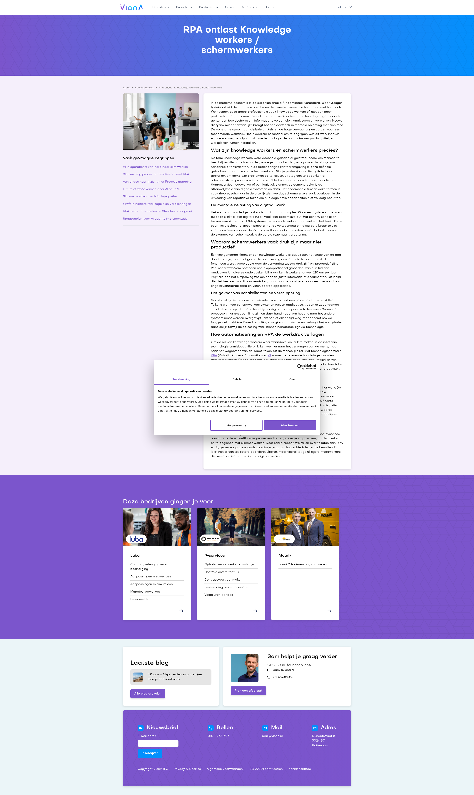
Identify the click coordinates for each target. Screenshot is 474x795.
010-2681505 (283, 677)
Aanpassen (234, 425)
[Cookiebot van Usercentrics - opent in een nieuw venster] (300, 367)
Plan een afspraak (249, 690)
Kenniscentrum (144, 88)
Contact (270, 7)
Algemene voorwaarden (225, 769)
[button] (161, 7)
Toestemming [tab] (181, 379)
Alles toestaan (290, 425)
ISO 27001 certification (266, 769)
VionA (127, 88)
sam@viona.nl (283, 670)
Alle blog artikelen (147, 693)
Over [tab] (292, 379)
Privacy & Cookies (187, 769)
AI (269, 355)
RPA (214, 355)
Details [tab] (237, 379)
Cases (230, 7)
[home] (131, 7)
